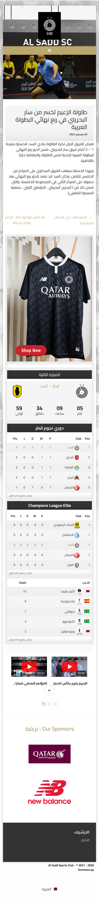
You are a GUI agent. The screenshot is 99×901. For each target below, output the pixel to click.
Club (78, 438)
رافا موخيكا (68, 601)
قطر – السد (49, 386)
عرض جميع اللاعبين (20, 639)
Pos (87, 438)
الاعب (86, 582)
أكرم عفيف (68, 591)
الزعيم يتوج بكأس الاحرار (70, 683)
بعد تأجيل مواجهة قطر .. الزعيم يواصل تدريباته (25, 220)
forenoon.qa (86, 869)
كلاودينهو (68, 621)
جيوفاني (69, 611)
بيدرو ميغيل (68, 631)
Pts (15, 438)
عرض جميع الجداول (20, 495)
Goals (22, 582)
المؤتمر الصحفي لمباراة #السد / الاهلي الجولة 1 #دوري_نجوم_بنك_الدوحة (29, 683)
